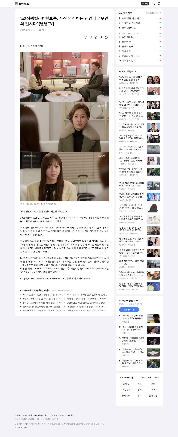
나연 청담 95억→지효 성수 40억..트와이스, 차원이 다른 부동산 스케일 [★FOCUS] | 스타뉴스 (87, 310)
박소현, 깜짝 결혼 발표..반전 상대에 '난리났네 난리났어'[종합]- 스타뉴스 (42, 298)
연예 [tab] (149, 377)
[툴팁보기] (160, 13)
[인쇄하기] (106, 37)
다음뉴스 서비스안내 (23, 415)
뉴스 (139, 383)
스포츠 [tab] (156, 377)
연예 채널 (153, 395)
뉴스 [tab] (143, 377)
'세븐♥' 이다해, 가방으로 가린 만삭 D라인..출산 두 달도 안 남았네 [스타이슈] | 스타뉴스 (42, 310)
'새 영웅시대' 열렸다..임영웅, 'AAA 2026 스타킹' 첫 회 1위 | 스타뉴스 (87, 306)
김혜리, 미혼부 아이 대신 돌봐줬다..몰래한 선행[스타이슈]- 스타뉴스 (87, 298)
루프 (139, 395)
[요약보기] (85, 37)
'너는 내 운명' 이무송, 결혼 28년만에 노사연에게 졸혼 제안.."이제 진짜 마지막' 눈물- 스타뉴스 (87, 294)
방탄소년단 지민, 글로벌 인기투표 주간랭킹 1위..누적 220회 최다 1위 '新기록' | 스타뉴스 (87, 302)
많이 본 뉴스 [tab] (129, 310)
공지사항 (53, 415)
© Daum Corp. (21, 427)
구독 (146, 3)
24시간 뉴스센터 (41, 415)
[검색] (160, 3)
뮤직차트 (126, 395)
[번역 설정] (95, 37)
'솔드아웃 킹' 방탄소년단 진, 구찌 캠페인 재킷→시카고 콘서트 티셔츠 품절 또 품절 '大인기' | (42, 306)
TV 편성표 (126, 389)
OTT (153, 389)
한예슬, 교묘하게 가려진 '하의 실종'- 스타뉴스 (42, 302)
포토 (153, 383)
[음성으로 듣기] (90, 37)
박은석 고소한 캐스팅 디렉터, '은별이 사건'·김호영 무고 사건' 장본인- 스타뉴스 (42, 294)
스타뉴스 (24, 3)
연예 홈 (126, 383)
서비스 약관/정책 (67, 415)
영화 (139, 389)
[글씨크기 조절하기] (101, 37)
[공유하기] (153, 3)
